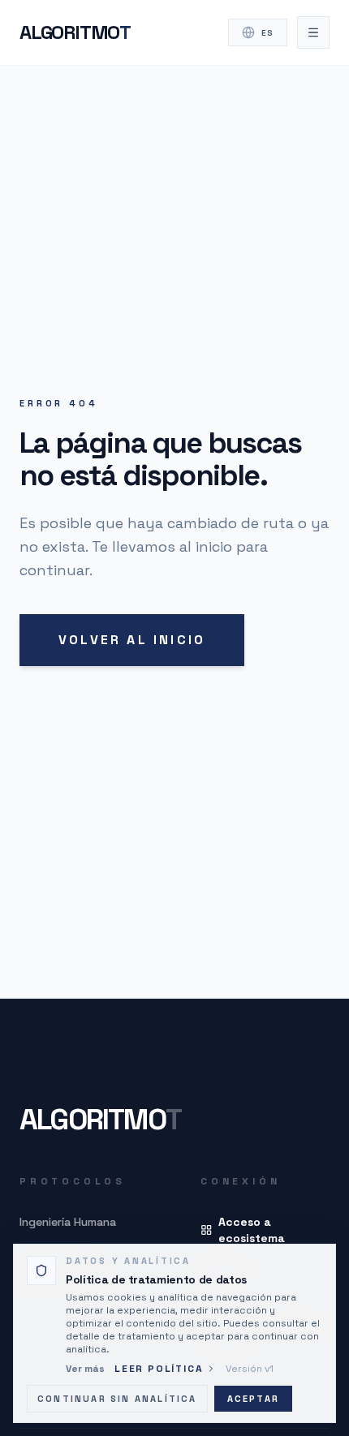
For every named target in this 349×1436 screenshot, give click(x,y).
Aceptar (253, 1398)
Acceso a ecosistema (251, 1230)
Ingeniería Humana (67, 1222)
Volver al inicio (131, 639)
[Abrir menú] (313, 32)
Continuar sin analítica (117, 1398)
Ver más (85, 1368)
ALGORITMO (75, 32)
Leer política (158, 1368)
